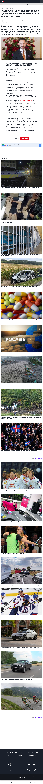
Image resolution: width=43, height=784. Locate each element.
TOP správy (12, 8)
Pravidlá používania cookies (30, 755)
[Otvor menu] (41, 1)
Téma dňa (37, 4)
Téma (32, 4)
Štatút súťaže (23, 752)
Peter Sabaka (16, 141)
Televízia (6, 752)
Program (11, 752)
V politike (21, 4)
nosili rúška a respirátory (26, 100)
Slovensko (3, 8)
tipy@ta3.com (12, 765)
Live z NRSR (8, 4)
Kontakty (36, 752)
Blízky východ (15, 4)
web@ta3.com (12, 770)
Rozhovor (11, 141)
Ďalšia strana (24, 138)
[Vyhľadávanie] (38, 1)
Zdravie (7, 8)
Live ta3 (3, 4)
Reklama (17, 752)
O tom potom (27, 4)
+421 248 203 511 (31, 765)
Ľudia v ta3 (9, 755)
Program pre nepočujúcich (18, 755)
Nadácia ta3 (30, 752)
